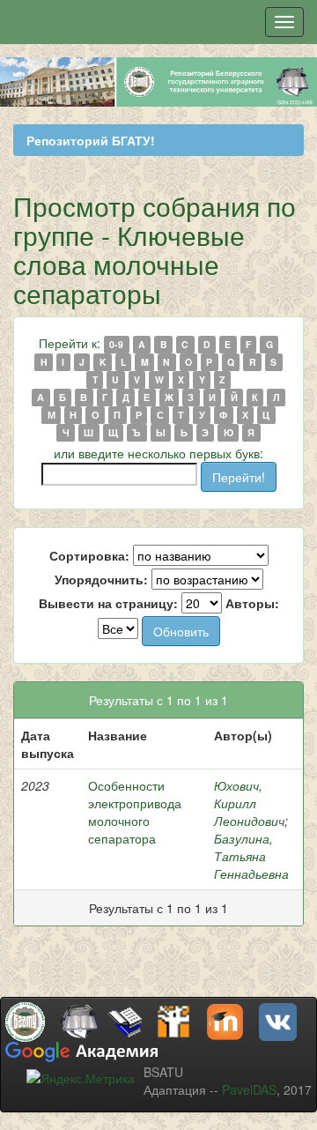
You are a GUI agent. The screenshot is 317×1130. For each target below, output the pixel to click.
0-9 (116, 344)
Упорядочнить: (101, 579)
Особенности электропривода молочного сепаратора (134, 812)
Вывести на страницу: (108, 603)
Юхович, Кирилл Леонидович (249, 803)
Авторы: (252, 603)
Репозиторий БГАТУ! (90, 140)
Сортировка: (89, 555)
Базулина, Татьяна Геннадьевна (251, 855)
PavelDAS (249, 1089)
